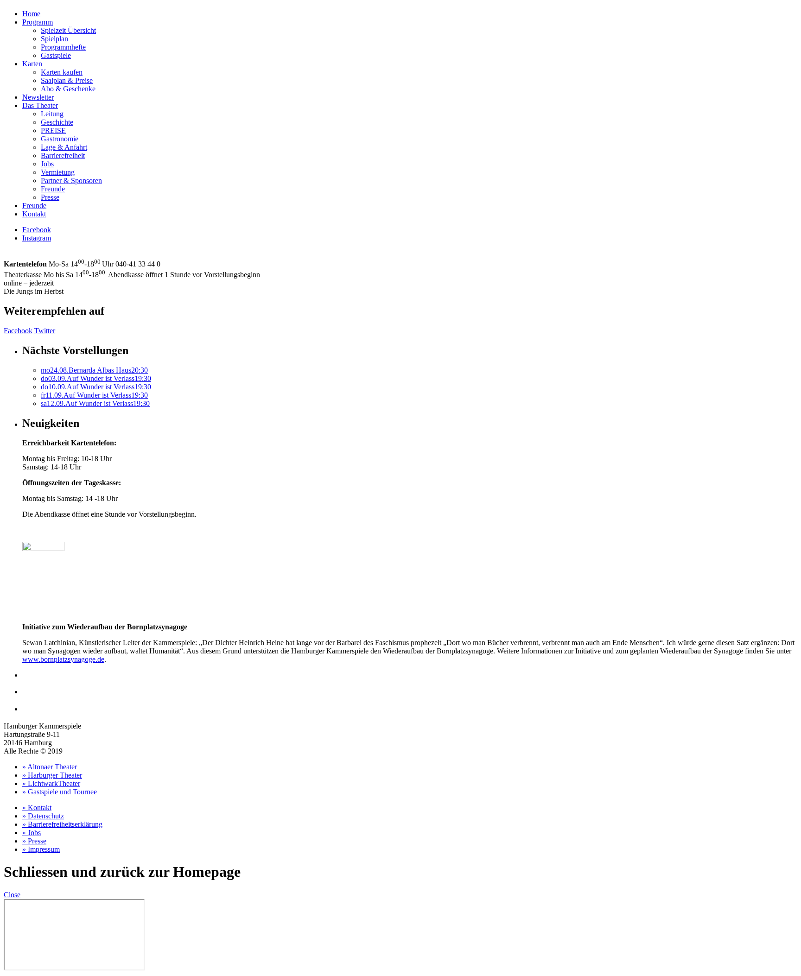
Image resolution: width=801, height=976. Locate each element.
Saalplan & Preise (67, 80)
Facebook (36, 230)
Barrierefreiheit (63, 155)
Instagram (36, 238)
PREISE (53, 130)
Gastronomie (59, 139)
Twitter (44, 331)
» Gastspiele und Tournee (59, 792)
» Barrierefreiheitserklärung (62, 824)
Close (12, 895)
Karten (32, 64)
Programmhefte (63, 47)
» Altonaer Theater (49, 767)
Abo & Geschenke (68, 89)
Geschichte (57, 122)
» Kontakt (36, 807)
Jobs (47, 164)
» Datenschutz (43, 816)
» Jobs (31, 833)
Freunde (53, 189)
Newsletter (38, 97)
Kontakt (34, 214)
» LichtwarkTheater (51, 783)
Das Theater (40, 105)
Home (31, 14)
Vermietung (58, 172)
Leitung (52, 114)
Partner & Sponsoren (71, 180)
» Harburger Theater (52, 775)
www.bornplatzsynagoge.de (63, 659)
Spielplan (54, 39)
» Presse (34, 841)
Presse (50, 197)
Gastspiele (56, 55)
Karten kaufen (62, 72)
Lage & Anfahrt (64, 147)
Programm (37, 22)
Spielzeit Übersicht (68, 30)
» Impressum (41, 849)
